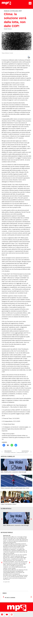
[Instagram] (12, 615)
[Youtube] (7, 615)
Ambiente (7, 11)
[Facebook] (2, 615)
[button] (30, 3)
